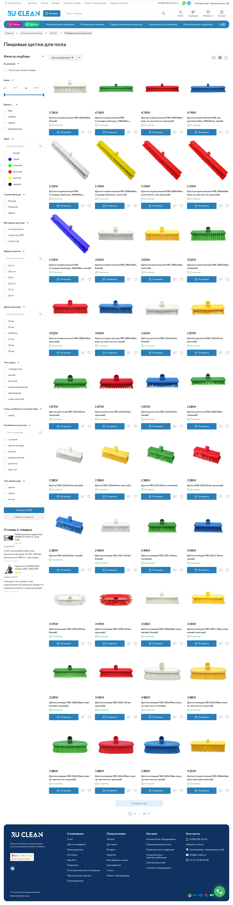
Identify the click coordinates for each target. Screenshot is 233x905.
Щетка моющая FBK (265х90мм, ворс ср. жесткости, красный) (115, 778)
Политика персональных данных (25, 892)
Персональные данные (79, 875)
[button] (223, 24)
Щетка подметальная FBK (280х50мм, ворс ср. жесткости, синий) (116, 340)
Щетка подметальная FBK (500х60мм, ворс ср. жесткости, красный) (162, 119)
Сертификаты (114, 865)
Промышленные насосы (158, 844)
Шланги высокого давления (197, 24)
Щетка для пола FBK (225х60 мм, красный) (113, 413)
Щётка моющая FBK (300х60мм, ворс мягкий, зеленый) (69, 704)
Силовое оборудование (158, 867)
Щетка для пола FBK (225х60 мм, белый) (159, 340)
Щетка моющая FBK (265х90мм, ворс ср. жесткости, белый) (161, 704)
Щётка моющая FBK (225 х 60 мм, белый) (113, 557)
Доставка (32, 3)
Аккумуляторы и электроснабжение (156, 856)
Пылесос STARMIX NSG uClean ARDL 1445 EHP (27, 567)
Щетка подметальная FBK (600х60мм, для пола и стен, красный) (162, 193)
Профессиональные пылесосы (126, 24)
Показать (21, 510)
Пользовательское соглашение (83, 870)
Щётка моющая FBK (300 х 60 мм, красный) (113, 704)
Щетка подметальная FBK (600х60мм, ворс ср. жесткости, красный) (208, 193)
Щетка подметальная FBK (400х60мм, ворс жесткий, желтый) (208, 778)
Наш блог (72, 860)
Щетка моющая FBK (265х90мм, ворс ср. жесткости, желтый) (207, 704)
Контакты (72, 854)
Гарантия (111, 854)
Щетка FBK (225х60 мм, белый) (66, 485)
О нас (70, 839)
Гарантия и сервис (72, 3)
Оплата (44, 3)
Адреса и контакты (119, 3)
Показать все (139, 803)
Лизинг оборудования (95, 3)
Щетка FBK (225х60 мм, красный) (205, 485)
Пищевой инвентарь (31, 33)
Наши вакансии (75, 849)
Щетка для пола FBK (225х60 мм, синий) (159, 413)
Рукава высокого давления (160, 849)
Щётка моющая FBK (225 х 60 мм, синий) (205, 557)
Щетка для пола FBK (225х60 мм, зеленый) (67, 413)
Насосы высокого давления (163, 24)
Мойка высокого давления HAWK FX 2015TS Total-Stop (28, 537)
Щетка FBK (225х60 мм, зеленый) (159, 485)
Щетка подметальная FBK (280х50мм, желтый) (162, 266)
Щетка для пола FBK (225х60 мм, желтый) (205, 340)
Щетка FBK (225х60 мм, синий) (65, 555)
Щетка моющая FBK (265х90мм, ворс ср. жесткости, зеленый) (69, 778)
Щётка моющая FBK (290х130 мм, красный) (113, 631)
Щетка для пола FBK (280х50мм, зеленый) (205, 413)
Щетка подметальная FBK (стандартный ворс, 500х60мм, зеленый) (112, 119)
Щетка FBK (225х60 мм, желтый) (113, 485)
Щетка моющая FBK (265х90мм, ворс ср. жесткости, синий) (161, 778)
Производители (75, 880)
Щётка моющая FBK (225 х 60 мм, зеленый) (159, 557)
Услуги (110, 870)
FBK (10, 110)
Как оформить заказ (117, 860)
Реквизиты (72, 865)
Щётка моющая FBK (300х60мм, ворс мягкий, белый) (161, 631)
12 (144, 813)
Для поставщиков (76, 844)
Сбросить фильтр (24, 517)
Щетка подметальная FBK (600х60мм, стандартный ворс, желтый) (116, 193)
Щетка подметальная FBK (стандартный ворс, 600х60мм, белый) (66, 193)
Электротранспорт (156, 862)
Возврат (56, 3)
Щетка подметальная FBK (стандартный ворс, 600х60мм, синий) (70, 266)
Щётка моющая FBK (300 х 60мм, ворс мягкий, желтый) (208, 631)
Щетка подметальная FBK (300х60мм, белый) (70, 119)
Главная (9, 33)
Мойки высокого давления (60, 24)
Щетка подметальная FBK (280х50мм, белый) (116, 266)
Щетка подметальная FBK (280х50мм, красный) (70, 340)
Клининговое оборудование (161, 839)
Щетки (53, 33)
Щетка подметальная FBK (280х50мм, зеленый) (208, 266)
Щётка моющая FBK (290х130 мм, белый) (67, 631)
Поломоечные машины (92, 24)
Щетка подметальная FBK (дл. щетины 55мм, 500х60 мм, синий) (205, 119)
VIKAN (11, 116)
